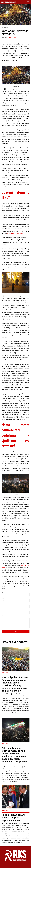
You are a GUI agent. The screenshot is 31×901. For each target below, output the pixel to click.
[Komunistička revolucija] (8, 2)
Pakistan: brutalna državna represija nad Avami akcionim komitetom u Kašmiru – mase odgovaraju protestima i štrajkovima (14, 755)
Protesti (11, 37)
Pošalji (15, 631)
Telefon (3, 598)
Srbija (15, 37)
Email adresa (4, 604)
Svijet (7, 672)
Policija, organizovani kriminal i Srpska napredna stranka (13, 818)
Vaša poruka (3, 615)
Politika (3, 810)
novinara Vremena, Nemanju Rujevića (15, 233)
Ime (2, 592)
